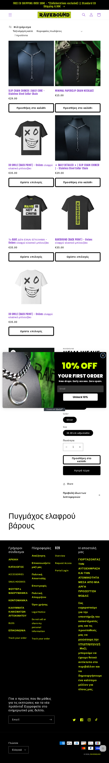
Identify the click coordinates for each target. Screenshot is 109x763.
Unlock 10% (80, 397)
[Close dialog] (103, 355)
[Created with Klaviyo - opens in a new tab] (54, 409)
